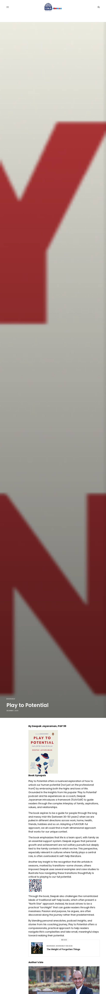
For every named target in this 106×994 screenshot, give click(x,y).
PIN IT (65, 752)
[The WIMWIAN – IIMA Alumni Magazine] (53, 7)
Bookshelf (10, 699)
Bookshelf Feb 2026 (64, 946)
